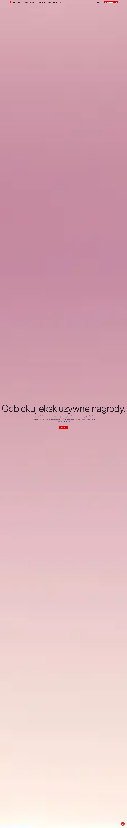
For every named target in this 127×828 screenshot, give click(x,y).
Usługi (26, 2)
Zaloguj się (99, 2)
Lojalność (55, 2)
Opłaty (49, 2)
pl (90, 2)
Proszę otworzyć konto (111, 2)
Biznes (32, 2)
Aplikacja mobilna (40, 2)
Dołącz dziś (63, 427)
